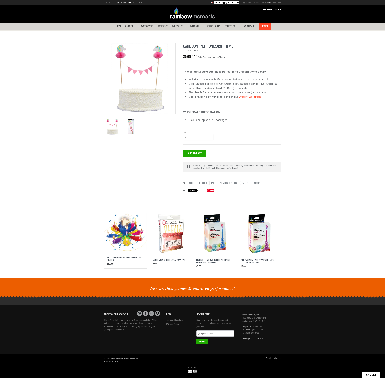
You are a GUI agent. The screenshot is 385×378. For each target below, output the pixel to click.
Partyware (177, 26)
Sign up (202, 341)
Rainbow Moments (125, 2)
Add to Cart (195, 153)
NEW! (119, 26)
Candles (129, 26)
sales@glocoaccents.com (253, 338)
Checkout (276, 2)
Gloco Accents (117, 358)
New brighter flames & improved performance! (192, 288)
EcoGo (141, 2)
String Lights (213, 26)
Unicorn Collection (250, 96)
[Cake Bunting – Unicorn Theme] (139, 78)
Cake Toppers (146, 26)
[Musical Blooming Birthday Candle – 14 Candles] (125, 232)
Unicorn (257, 183)
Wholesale (249, 26)
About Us (277, 358)
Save (212, 190)
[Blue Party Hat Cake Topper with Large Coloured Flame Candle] (214, 233)
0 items (252, 2)
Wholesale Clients (272, 9)
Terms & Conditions (174, 320)
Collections (231, 26)
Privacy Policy (172, 323)
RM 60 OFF (245, 183)
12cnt (191, 183)
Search (265, 26)
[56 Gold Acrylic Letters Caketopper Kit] (170, 233)
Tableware (163, 26)
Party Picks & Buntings (229, 183)
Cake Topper (202, 183)
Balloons (194, 26)
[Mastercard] (195, 371)
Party (213, 183)
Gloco (109, 2)
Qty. (184, 132)
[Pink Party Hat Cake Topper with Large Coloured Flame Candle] (259, 233)
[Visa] (189, 371)
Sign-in (265, 2)
